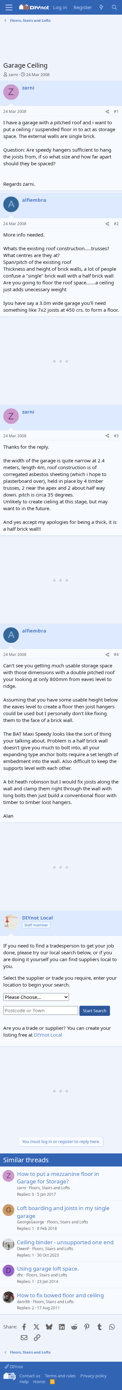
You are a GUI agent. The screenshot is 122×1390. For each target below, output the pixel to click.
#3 (116, 436)
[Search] (114, 7)
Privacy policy (93, 1376)
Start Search (94, 1011)
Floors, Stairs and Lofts (49, 1188)
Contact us (30, 1376)
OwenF (23, 1248)
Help (24, 1381)
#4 (116, 654)
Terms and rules (60, 1376)
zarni (13, 74)
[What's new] (101, 7)
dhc (20, 1275)
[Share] (107, 112)
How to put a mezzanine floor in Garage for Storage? (58, 1177)
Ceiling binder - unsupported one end (65, 1242)
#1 (116, 111)
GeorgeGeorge (30, 1222)
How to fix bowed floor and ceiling (60, 1295)
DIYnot (16, 1367)
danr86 (23, 1301)
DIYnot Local (48, 1034)
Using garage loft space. (48, 1268)
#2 (116, 223)
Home (39, 1381)
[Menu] (9, 7)
